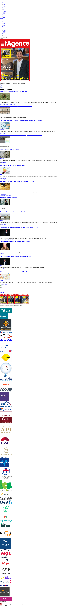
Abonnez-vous (2, 84)
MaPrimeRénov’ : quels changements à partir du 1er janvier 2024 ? (13, 91)
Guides (2, 7)
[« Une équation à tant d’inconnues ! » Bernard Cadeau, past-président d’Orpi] (5, 264)
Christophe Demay (3, 162)
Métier (4, 9)
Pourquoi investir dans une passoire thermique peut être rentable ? (13, 211)
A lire (4, 6)
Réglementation (2, 129)
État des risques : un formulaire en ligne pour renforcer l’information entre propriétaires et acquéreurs (21, 120)
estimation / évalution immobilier (4, 239)
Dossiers (4, 17)
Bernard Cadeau (3, 268)
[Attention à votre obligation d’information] (5, 205)
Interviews (4, 15)
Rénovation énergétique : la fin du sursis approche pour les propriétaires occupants (17, 181)
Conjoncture (1, 220)
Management (4, 8)
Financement (4, 11)
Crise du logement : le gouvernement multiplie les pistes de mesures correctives (16, 106)
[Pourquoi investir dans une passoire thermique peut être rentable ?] (5, 219)
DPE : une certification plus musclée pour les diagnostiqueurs (12, 165)
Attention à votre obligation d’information (8, 197)
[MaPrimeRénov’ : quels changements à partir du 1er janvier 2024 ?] (5, 99)
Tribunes (4, 16)
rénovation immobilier (12, 104)
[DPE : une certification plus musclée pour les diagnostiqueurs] (5, 173)
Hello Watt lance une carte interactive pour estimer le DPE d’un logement (15, 271)
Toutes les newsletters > (3, 291)
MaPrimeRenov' (8, 104)
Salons (4, 4)
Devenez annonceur (6, 84)
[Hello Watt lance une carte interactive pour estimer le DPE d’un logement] (5, 279)
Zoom (2, 14)
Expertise (4, 12)
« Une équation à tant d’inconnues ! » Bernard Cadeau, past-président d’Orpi (15, 256)
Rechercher (1, 38)
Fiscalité (4, 13)
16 (6, 284)
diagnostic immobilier (2, 104)
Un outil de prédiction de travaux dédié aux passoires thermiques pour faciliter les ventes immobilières (21, 135)
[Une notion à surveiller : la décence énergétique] (5, 157)
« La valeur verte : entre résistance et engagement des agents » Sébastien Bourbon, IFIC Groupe (19, 227)
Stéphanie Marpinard (3, 224)
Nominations (4, 24)
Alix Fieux (2, 253)
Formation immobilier (2, 179)
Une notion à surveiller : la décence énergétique (9, 149)
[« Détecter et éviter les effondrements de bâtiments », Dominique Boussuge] (5, 249)
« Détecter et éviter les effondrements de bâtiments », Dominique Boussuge (15, 241)
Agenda (4, 3)
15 (5, 284)
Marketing (4, 29)
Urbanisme (1, 280)
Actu (2, 2)
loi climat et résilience (2, 163)
